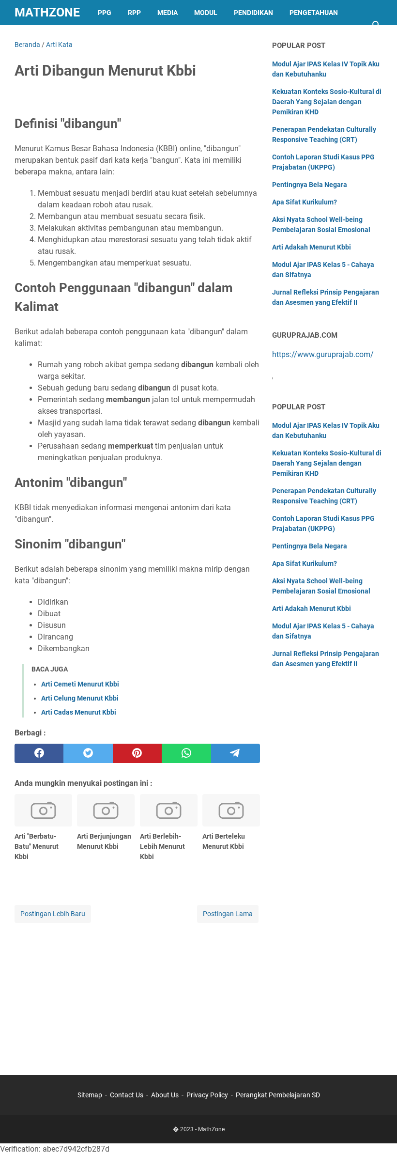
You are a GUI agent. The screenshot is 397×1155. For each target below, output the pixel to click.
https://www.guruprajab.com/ (323, 354)
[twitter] (87, 753)
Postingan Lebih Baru (52, 914)
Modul (205, 12)
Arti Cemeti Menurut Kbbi (80, 684)
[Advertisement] (137, 993)
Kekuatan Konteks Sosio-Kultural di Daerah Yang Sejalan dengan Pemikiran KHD (327, 102)
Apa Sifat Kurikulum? (304, 202)
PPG (104, 12)
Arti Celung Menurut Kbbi (80, 698)
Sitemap (89, 1095)
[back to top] (377, 1133)
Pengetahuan (314, 12)
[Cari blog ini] (376, 25)
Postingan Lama (228, 914)
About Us (165, 1095)
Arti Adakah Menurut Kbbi (311, 247)
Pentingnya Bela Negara (309, 184)
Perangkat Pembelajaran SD (278, 1095)
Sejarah (107, 38)
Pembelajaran (49, 38)
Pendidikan (253, 12)
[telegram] (235, 753)
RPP (134, 12)
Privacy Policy (207, 1095)
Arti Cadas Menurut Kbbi (78, 712)
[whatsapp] (186, 753)
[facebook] (39, 753)
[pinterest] (137, 753)
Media (167, 12)
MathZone (47, 12)
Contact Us (126, 1095)
